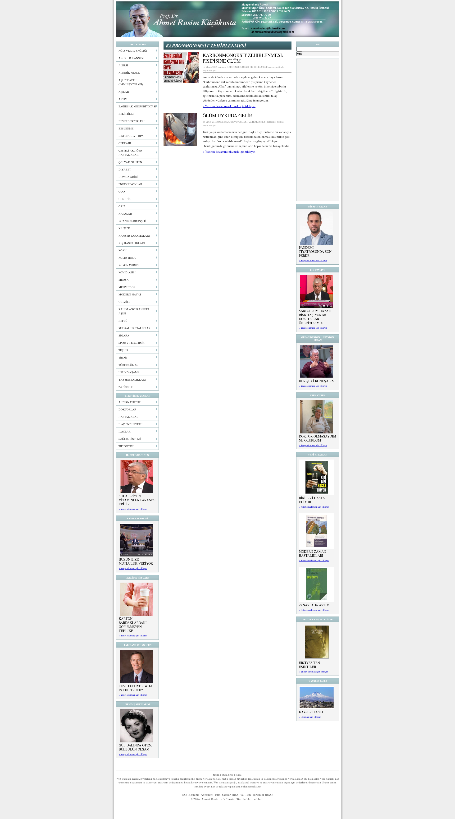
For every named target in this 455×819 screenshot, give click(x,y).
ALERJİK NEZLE (129, 72)
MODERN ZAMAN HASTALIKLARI (312, 553)
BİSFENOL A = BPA (131, 136)
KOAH (122, 250)
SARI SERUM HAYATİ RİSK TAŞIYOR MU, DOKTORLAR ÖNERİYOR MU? (315, 316)
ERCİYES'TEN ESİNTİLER (309, 664)
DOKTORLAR (127, 409)
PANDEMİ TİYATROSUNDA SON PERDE (315, 251)
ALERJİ (123, 65)
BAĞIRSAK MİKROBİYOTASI (137, 106)
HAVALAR (125, 213)
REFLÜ (122, 320)
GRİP (121, 206)
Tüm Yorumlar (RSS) (259, 794)
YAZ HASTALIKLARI (132, 379)
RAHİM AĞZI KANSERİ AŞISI (133, 311)
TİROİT (122, 357)
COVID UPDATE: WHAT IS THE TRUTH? (136, 688)
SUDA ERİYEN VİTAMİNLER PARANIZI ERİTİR (137, 500)
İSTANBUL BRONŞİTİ (132, 221)
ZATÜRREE (125, 387)
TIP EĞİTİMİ (126, 446)
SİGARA (123, 335)
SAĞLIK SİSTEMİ (129, 439)
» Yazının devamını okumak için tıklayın (229, 106)
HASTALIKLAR (128, 417)
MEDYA (123, 279)
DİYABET (124, 169)
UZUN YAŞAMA (129, 372)
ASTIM (122, 99)
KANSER (124, 228)
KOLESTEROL (127, 257)
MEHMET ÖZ (126, 287)
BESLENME (125, 128)
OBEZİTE (124, 302)
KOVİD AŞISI (127, 272)
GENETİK (124, 199)
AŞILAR (123, 91)
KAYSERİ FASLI (311, 712)
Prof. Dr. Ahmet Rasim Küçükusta (227, 19)
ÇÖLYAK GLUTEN (130, 162)
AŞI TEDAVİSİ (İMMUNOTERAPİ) (130, 82)
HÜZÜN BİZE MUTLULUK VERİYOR (136, 561)
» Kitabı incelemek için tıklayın (314, 506)
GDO (121, 191)
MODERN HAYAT (129, 294)
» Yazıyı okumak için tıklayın (133, 509)
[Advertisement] (317, 130)
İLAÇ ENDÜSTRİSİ (130, 424)
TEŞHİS (123, 350)
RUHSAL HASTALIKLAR (134, 328)
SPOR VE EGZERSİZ (131, 343)
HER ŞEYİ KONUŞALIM (317, 381)
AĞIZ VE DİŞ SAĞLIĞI (132, 50)
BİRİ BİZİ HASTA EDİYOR (312, 500)
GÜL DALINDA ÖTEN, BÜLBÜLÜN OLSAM (135, 747)
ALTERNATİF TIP (129, 402)
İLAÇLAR (124, 431)
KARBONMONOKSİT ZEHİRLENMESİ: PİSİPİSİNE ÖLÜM (243, 58)
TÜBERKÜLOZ (127, 365)
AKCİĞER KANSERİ (131, 58)
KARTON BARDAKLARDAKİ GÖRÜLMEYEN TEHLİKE (133, 624)
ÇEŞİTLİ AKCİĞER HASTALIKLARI (130, 152)
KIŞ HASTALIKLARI (131, 243)
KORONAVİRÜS (128, 265)
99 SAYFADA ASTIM (314, 605)
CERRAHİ (124, 143)
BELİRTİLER (126, 113)
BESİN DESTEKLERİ (131, 121)
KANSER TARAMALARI (134, 235)
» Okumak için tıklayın (310, 716)
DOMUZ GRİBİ (128, 177)
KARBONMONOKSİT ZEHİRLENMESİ (247, 67)
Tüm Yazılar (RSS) (227, 794)
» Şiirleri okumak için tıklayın (313, 671)
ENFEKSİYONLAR (130, 184)
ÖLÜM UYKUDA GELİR (227, 115)
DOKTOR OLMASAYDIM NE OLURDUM (317, 438)
